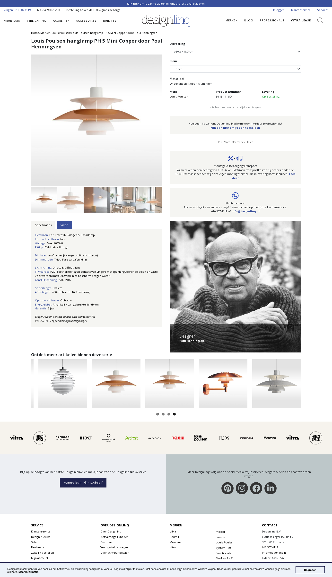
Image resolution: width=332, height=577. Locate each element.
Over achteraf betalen (114, 552)
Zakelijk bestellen (42, 552)
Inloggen (279, 10)
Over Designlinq (110, 531)
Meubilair (12, 20)
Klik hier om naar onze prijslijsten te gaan (235, 107)
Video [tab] (64, 225)
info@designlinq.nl (246, 211)
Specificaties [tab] (43, 225)
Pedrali (174, 537)
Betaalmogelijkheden (114, 537)
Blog (248, 20)
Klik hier (133, 3)
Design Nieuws (40, 537)
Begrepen (310, 570)
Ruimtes (109, 20)
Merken (232, 20)
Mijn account (39, 558)
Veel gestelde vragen (114, 547)
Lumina (221, 537)
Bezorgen (107, 542)
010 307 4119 (23, 10)
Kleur (173, 61)
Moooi (220, 531)
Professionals (272, 20)
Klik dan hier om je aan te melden (235, 127)
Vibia (173, 531)
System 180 (223, 548)
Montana (175, 542)
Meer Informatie (28, 572)
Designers (37, 547)
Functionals (223, 553)
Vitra (173, 547)
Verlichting (36, 20)
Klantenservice (301, 10)
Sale (34, 542)
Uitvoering (177, 43)
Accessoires (86, 20)
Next (171, 117)
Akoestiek (61, 20)
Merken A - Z (224, 558)
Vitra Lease (301, 20)
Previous (22, 117)
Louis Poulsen (179, 96)
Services (322, 10)
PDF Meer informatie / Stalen (235, 142)
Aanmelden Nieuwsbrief (83, 482)
